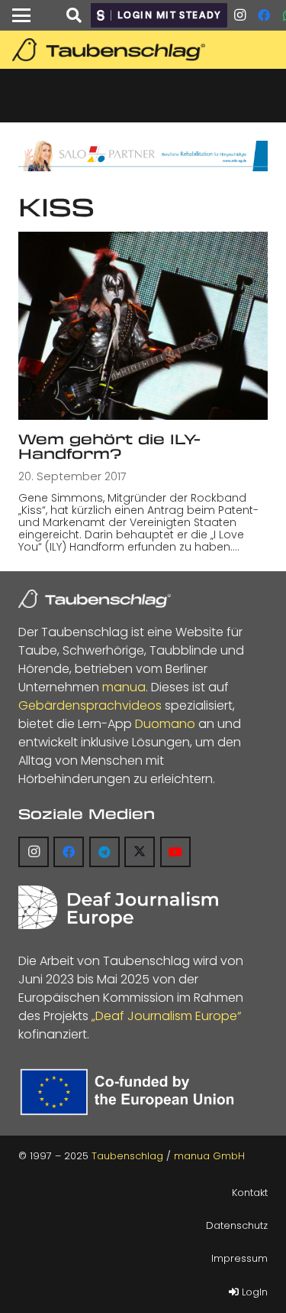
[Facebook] (264, 15)
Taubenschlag (127, 1156)
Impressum (239, 1258)
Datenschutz (237, 1225)
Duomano (165, 724)
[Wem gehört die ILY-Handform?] (143, 325)
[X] (139, 852)
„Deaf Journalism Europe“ (166, 1016)
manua (124, 687)
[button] (21, 15)
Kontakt (250, 1192)
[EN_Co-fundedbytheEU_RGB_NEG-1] (130, 1092)
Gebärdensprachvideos (90, 705)
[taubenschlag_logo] (145, 49)
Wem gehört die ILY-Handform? (109, 446)
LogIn (253, 1292)
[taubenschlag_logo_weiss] (94, 599)
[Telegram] (104, 852)
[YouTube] (175, 852)
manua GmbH (209, 1156)
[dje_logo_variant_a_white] (118, 907)
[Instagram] (239, 15)
